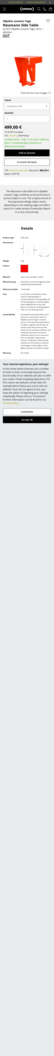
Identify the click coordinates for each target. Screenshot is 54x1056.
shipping (13, 135)
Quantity (8, 112)
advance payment (18, 170)
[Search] (39, 9)
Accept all (27, 419)
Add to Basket (27, 152)
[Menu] (4, 9)
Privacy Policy (11, 403)
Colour (7, 100)
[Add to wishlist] (48, 21)
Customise (27, 411)
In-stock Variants (27, 162)
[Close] (50, 2)
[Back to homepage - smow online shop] (27, 9)
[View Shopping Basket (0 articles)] (51, 9)
